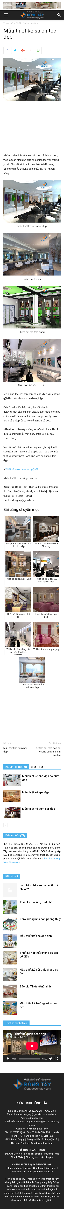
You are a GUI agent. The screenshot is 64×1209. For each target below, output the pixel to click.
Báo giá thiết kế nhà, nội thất (41, 1139)
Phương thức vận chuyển (39, 1157)
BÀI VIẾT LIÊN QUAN (16, 767)
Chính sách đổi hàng (21, 1171)
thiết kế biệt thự (37, 1185)
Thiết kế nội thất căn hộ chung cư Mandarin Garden (47, 752)
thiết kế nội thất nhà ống (47, 1193)
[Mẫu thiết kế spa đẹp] (11, 796)
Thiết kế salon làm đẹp (27, 23)
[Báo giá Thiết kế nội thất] (10, 991)
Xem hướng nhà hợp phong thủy (40, 919)
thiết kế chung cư (30, 1189)
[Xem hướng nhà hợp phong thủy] (10, 924)
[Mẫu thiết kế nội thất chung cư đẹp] (10, 974)
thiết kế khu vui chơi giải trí (38, 1200)
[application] (32, 1046)
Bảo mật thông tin (43, 1171)
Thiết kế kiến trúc (35, 1178)
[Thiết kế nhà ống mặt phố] (10, 907)
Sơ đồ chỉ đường (33, 1153)
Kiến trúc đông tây (15, 1178)
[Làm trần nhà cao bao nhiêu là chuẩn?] (10, 890)
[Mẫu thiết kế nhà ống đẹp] (10, 941)
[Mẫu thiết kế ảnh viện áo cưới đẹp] (11, 780)
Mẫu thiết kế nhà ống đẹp (36, 936)
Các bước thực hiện (42, 1143)
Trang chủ (8, 23)
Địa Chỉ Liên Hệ (13, 1153)
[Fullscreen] (56, 1058)
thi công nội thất (19, 1185)
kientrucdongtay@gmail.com (29, 1114)
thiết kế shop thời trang (37, 1196)
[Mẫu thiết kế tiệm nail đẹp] (11, 813)
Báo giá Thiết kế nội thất (35, 986)
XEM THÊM (37, 767)
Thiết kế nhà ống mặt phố (36, 902)
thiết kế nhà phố (23, 1193)
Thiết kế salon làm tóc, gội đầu (22, 469)
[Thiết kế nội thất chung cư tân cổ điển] (10, 957)
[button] (59, 15)
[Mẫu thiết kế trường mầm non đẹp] (10, 1008)
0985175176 (35, 1110)
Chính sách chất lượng (18, 1168)
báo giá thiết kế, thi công (25, 1182)
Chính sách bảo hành (44, 1168)
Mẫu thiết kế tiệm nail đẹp (15, 750)
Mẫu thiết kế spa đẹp (35, 792)
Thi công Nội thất (20, 1143)
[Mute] (50, 1058)
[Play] (8, 1058)
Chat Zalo (50, 1110)
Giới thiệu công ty (14, 1139)
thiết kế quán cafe (14, 1196)
